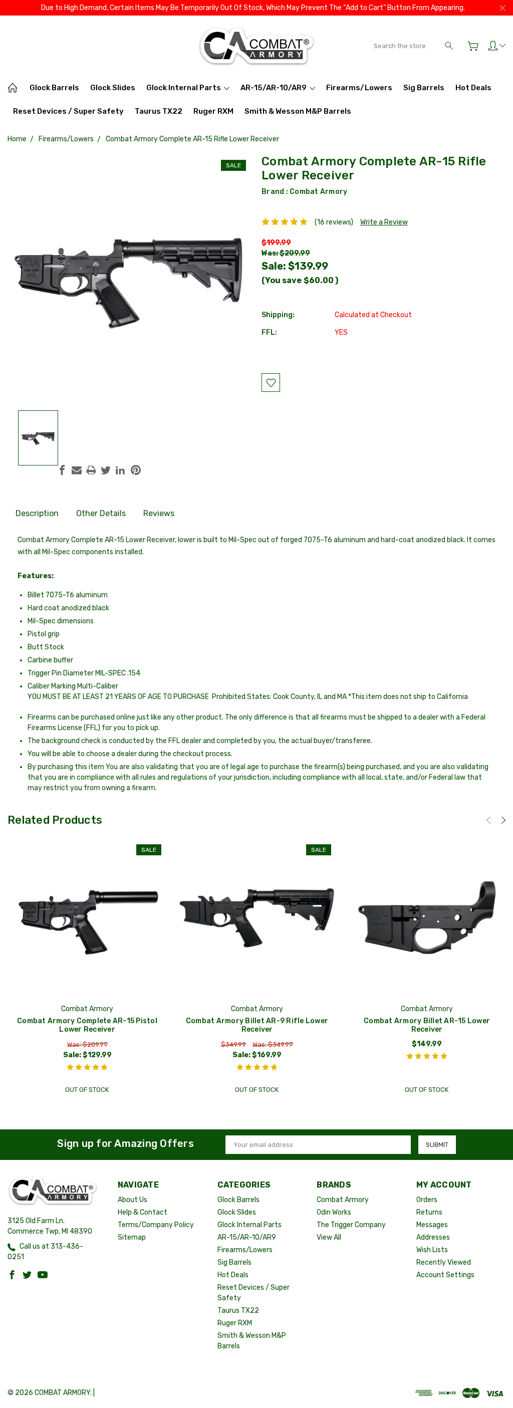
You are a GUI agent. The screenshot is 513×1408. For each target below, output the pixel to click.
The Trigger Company (351, 1225)
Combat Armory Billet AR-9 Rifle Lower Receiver (257, 1025)
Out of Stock (87, 1089)
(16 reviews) (334, 222)
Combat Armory (318, 191)
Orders (426, 1200)
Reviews (158, 513)
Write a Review (384, 222)
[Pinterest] (136, 470)
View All (329, 1237)
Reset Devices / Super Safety (68, 111)
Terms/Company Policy (156, 1225)
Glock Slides (112, 87)
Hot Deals (473, 87)
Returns (429, 1212)
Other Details (101, 513)
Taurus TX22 (158, 111)
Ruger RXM (213, 111)
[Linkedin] (120, 470)
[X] (106, 470)
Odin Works (334, 1212)
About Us (132, 1200)
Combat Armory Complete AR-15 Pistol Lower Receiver (87, 1025)
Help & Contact (142, 1212)
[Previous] (488, 820)
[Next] (503, 820)
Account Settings (445, 1275)
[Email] (77, 470)
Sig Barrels (423, 87)
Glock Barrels (54, 87)
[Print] (91, 470)
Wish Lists (432, 1250)
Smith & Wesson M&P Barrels (297, 111)
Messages (432, 1225)
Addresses (433, 1237)
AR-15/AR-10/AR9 (274, 87)
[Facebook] (62, 470)
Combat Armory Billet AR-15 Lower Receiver (427, 1025)
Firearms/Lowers (359, 87)
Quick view (87, 950)
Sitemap (132, 1237)
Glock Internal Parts (184, 87)
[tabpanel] (87, 969)
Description (37, 513)
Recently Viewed (443, 1262)
